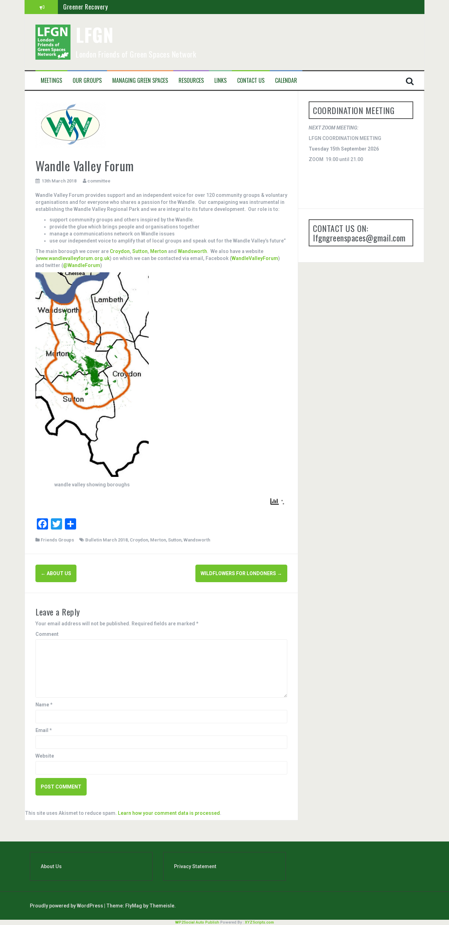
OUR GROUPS (87, 80)
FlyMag (133, 906)
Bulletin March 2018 (106, 540)
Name (44, 704)
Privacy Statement (195, 866)
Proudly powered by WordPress (67, 906)
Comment (47, 634)
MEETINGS (51, 80)
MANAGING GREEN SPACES (140, 80)
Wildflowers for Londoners (241, 573)
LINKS (220, 80)
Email (43, 730)
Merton (158, 251)
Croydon (120, 251)
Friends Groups (57, 540)
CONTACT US (250, 80)
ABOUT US (56, 573)
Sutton (140, 251)
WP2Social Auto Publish (197, 922)
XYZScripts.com (259, 922)
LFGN (94, 34)
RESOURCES (191, 80)
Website (44, 756)
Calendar (286, 80)
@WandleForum (81, 265)
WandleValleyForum (255, 258)
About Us (51, 866)
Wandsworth (192, 251)
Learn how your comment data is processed (169, 813)
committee (98, 181)
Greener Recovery (85, 6)
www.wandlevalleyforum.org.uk (73, 258)
